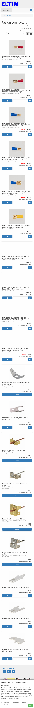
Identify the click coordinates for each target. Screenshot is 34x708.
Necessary (6, 702)
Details (17, 394)
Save (30, 705)
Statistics (24, 702)
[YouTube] (13, 671)
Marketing (6, 705)
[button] (6, 10)
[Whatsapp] (9, 671)
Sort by (22, 31)
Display (29, 26)
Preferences (15, 702)
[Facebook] (4, 671)
